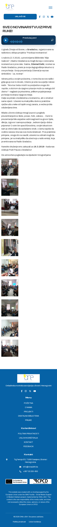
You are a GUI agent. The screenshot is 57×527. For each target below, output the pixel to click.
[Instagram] (43, 16)
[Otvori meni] (50, 7)
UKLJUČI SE (20, 16)
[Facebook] (39, 16)
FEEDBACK (28, 446)
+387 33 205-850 (30, 471)
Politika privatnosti (19, 522)
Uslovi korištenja (35, 522)
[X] (48, 16)
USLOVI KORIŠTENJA (28, 438)
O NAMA (28, 407)
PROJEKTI (28, 412)
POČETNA (28, 403)
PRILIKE (28, 420)
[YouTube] (52, 16)
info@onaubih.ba (30, 467)
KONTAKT (28, 442)
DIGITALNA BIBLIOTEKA (28, 416)
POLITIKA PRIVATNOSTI (28, 434)
